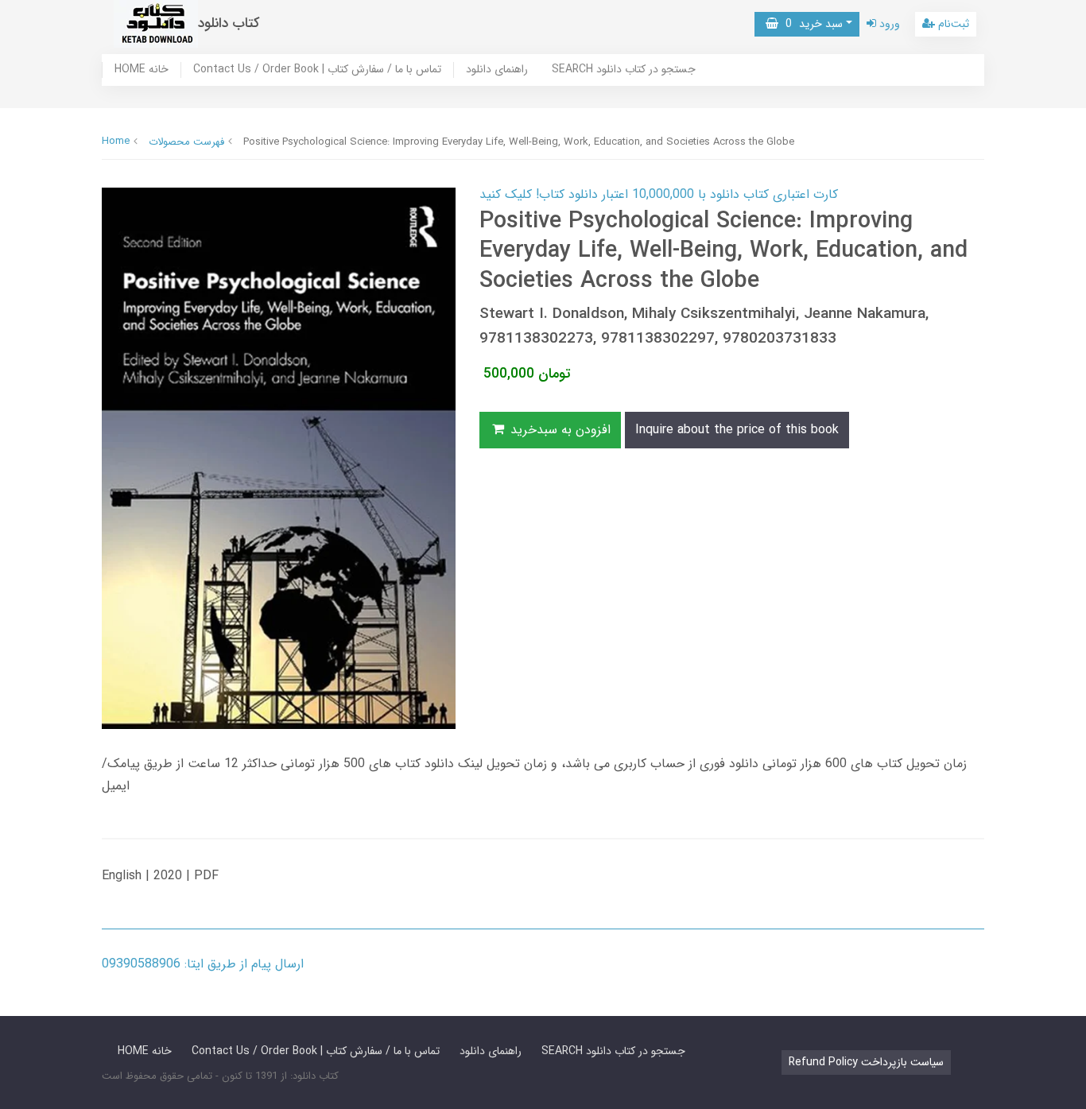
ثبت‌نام (952, 24)
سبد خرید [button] (810, 24)
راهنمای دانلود (497, 70)
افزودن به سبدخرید (558, 430)
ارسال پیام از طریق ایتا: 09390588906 (203, 964)
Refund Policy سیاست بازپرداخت (866, 1062)
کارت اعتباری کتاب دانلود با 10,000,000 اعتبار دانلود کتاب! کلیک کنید (658, 194)
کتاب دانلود (229, 23)
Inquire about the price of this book (737, 430)
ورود (888, 24)
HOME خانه (141, 70)
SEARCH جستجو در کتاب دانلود (624, 70)
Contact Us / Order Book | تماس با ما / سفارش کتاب (317, 70)
